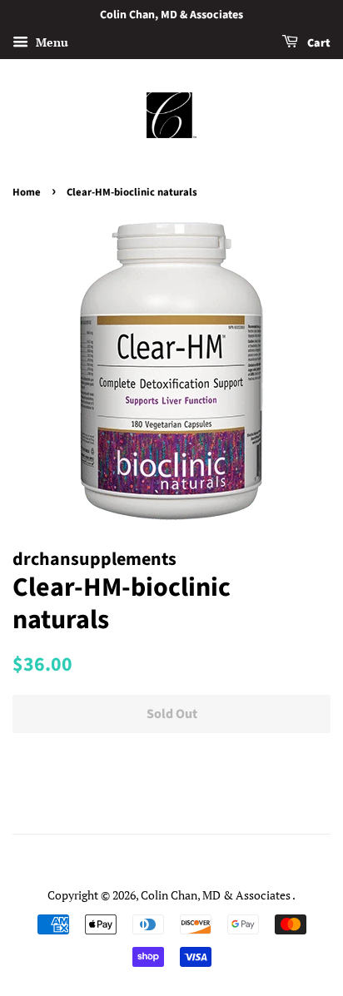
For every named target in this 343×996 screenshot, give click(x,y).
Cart (318, 43)
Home (26, 192)
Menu (50, 42)
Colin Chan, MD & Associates (216, 895)
